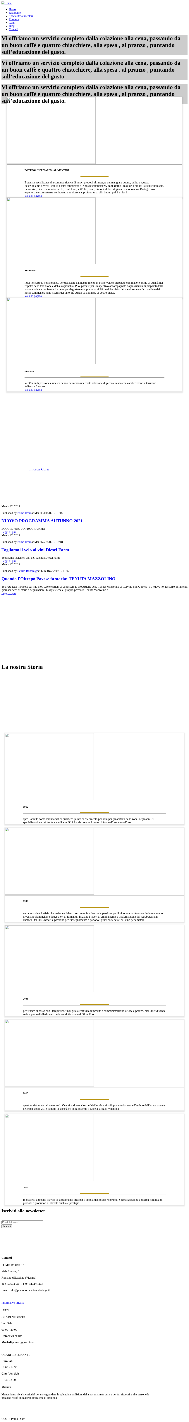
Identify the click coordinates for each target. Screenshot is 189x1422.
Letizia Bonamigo (27, 570)
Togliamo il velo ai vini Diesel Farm (35, 549)
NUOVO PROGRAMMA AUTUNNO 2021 (42, 520)
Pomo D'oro (24, 513)
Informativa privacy (12, 1302)
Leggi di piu (8, 532)
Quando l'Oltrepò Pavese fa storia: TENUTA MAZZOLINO (58, 578)
